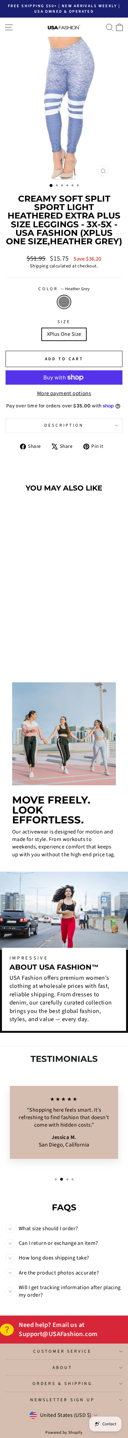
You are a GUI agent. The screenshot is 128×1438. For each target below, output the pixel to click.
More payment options (64, 393)
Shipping (39, 266)
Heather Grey (64, 301)
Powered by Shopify (63, 1432)
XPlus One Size (64, 334)
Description (64, 425)
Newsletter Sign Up (62, 1400)
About (62, 1367)
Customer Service (62, 1351)
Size (64, 322)
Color (64, 289)
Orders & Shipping (62, 1383)
